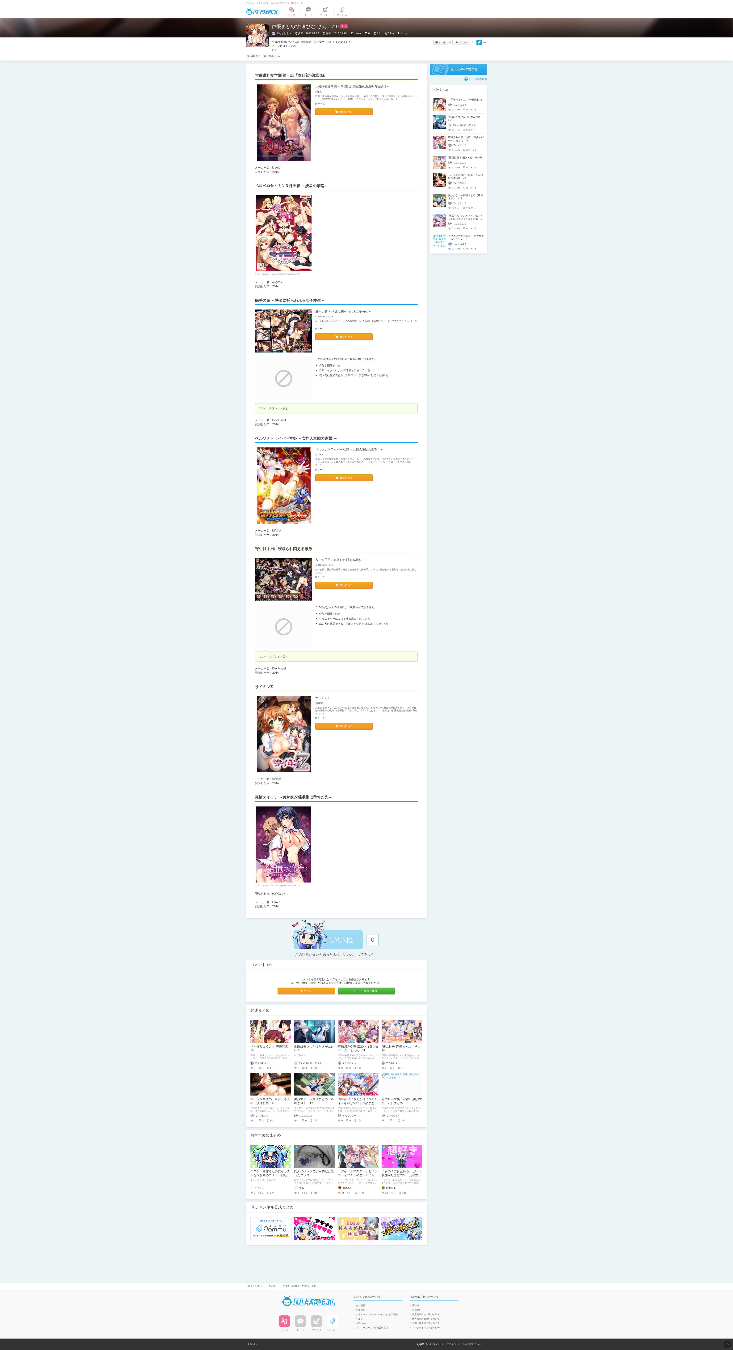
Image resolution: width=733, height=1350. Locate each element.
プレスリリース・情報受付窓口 (372, 1327)
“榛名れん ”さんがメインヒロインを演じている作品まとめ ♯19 (359, 1103)
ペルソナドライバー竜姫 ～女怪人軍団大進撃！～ (349, 449)
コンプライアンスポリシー (426, 1327)
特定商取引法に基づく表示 (426, 1314)
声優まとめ (274, 56)
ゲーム (403, 33)
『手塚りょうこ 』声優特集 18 (465, 99)
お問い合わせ (363, 1323)
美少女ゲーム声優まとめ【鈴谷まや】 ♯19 (314, 1101)
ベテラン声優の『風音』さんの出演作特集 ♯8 (270, 1101)
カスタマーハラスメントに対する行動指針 (378, 1314)
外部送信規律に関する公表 (426, 1323)
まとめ (272, 1285)
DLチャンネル (262, 11)
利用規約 (360, 1309)
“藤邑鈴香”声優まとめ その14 (465, 157)
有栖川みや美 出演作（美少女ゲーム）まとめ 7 (402, 1101)
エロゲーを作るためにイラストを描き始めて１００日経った (270, 1175)
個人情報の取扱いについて (426, 1318)
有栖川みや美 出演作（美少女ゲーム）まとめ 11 (358, 1048)
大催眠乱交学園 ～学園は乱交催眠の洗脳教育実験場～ (352, 86)
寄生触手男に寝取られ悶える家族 (338, 560)
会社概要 (360, 1305)
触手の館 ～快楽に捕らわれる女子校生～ (343, 311)
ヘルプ (359, 1318)
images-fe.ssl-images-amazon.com (281, 273)
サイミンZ (322, 698)
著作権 (415, 1305)
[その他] (484, 42)
